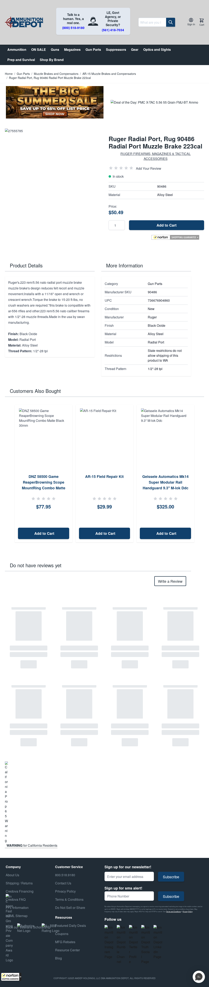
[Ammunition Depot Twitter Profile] (133, 944)
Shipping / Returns (19, 883)
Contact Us (63, 883)
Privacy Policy (188, 911)
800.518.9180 (65, 875)
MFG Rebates (65, 941)
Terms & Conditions (69, 899)
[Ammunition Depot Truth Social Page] (145, 944)
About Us (12, 875)
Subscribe (171, 876)
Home (9, 74)
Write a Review (170, 581)
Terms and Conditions (173, 911)
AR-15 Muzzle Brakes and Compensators (109, 74)
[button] (11, 977)
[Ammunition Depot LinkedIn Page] (157, 942)
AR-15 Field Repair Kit (104, 476)
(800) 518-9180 (73, 27)
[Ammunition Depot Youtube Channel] (121, 944)
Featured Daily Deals (70, 925)
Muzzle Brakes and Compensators (56, 74)
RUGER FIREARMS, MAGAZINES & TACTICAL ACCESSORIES (155, 156)
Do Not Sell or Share (70, 907)
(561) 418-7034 (113, 30)
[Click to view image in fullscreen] (52, 176)
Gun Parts (23, 74)
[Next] (199, 473)
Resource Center (67, 950)
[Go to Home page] (24, 22)
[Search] (170, 22)
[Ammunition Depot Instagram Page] (108, 942)
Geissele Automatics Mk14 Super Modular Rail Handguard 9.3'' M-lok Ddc (165, 482)
